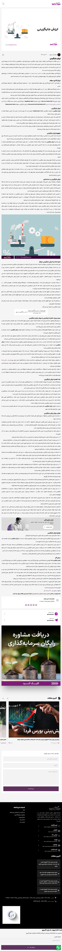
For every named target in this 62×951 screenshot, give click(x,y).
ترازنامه (23, 391)
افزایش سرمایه (42, 342)
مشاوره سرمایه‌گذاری (20, 815)
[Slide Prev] (7, 698)
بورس (50, 209)
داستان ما (22, 820)
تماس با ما (22, 822)
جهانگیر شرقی (53, 55)
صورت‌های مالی (30, 391)
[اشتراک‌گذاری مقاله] (3, 54)
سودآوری (25, 437)
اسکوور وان (54, 591)
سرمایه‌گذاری (22, 551)
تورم (12, 185)
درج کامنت (31, 789)
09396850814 (36, 901)
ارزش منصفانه (23, 169)
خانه (24, 810)
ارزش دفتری (7, 360)
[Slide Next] (3, 698)
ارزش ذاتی (45, 89)
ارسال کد (32, 947)
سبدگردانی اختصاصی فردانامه (17, 812)
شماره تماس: (57, 937)
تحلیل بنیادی (37, 73)
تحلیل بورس (22, 817)
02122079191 (44, 901)
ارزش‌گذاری (57, 470)
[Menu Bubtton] (3, 3)
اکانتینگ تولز (47, 591)
